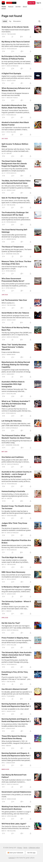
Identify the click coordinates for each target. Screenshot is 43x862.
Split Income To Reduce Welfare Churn (15, 145)
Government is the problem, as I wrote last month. (16, 796)
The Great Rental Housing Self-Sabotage (15, 231)
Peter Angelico (12, 48)
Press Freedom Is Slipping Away (15, 638)
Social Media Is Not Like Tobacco (15, 313)
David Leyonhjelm (12, 66)
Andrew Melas (11, 239)
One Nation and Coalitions (13, 457)
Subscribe (31, 3)
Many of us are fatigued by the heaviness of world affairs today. (17, 442)
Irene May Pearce (12, 97)
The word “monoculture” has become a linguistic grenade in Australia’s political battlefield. (15, 111)
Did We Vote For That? (11, 623)
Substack (12, 858)
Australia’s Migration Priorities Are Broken (16, 541)
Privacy (19, 848)
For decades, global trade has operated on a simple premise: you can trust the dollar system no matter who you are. (17, 693)
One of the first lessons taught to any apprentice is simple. (14, 267)
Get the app (31, 853)
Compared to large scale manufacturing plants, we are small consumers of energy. (16, 371)
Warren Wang (11, 354)
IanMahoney (10, 374)
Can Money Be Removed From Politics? (14, 776)
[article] (21, 32)
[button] (3, 6)
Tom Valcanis (11, 34)
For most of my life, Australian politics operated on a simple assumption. (15, 170)
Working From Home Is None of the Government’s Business (16, 808)
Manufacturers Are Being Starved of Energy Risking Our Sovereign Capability (16, 364)
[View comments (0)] (12, 36)
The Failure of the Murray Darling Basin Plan (15, 328)
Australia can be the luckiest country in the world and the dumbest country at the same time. (17, 480)
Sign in (39, 3)
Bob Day (9, 153)
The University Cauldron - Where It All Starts (16, 602)
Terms (25, 848)
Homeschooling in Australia (13, 491)
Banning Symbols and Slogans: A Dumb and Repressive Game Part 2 (16, 720)
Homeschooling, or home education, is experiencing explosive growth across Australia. (15, 495)
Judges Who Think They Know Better (14, 524)
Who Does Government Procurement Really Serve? (13, 280)
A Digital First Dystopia (11, 73)
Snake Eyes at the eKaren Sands (15, 27)
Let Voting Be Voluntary (12, 421)
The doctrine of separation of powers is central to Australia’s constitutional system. (16, 529)
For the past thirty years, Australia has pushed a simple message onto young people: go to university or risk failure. (15, 661)
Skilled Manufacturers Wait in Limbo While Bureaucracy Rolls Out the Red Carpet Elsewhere (16, 546)
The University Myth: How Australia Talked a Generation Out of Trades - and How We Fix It (17, 654)
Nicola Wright (11, 579)
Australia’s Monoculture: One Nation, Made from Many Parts (14, 106)
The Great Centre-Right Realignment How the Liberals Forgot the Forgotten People (14, 163)
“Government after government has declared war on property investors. (14, 236)
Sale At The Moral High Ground (14, 198)
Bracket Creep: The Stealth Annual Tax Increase (16, 507)
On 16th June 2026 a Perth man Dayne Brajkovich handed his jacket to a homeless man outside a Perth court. (16, 187)
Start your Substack (16, 853)
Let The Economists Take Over (14, 300)
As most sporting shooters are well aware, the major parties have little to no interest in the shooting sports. (17, 62)
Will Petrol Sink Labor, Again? (14, 824)
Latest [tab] (5, 21)
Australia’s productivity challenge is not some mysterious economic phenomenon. (16, 219)
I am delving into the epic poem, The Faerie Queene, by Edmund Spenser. (16, 250)
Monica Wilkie (11, 799)
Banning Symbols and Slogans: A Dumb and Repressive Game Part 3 (16, 705)
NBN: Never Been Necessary (13, 572)
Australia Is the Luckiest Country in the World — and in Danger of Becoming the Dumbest (17, 474)
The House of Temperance (13, 247)
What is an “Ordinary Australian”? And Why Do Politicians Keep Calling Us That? (16, 403)
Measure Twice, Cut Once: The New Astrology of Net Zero (16, 262)
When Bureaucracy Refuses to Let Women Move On (16, 89)
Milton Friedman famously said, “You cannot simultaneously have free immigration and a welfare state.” (14, 390)
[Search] (39, 21)
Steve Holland (11, 132)
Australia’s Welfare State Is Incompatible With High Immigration (13, 384)
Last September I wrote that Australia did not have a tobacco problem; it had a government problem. (16, 128)
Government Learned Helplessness (16, 792)
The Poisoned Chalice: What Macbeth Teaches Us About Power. (16, 436)
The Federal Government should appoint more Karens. (16, 31)
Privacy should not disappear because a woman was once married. (15, 94)
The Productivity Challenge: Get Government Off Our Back (15, 213)
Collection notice (34, 848)
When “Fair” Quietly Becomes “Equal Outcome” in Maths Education (14, 347)
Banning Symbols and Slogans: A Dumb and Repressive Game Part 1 (16, 754)
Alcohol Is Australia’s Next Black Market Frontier (15, 123)
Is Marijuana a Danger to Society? (16, 587)
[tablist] (12, 21)
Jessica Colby (11, 80)
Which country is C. (8, 303)
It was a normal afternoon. (11, 352)
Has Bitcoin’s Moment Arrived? (15, 689)
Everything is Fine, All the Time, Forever (15, 673)
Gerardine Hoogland (12, 254)
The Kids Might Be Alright (12, 557)
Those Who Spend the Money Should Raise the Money (14, 737)
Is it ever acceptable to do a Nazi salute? (15, 709)
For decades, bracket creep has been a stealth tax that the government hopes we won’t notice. (16, 512)
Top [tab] (10, 21)
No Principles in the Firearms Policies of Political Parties (14, 57)
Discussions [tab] (17, 21)
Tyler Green (10, 696)
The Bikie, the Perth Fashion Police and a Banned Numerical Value (16, 182)
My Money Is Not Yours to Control (16, 42)
